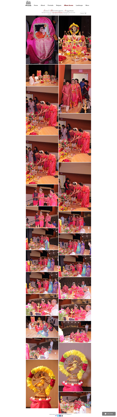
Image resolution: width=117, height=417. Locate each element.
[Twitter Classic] (58, 416)
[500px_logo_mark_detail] (62, 416)
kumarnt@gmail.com (68, 414)
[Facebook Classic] (60, 416)
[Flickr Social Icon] (56, 416)
